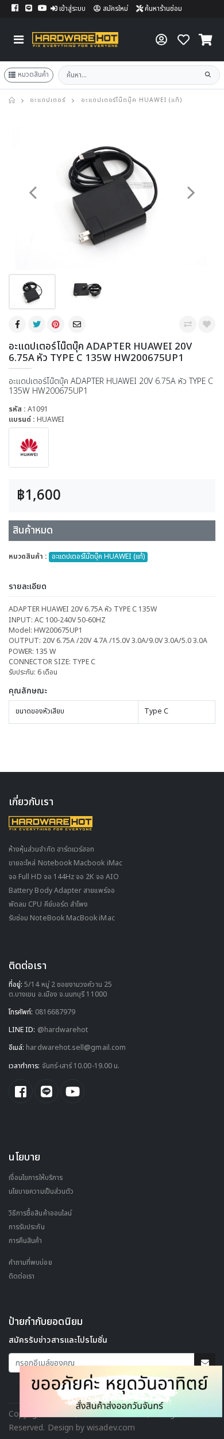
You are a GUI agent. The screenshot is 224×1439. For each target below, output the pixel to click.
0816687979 (55, 1012)
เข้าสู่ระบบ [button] (72, 8)
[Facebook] (18, 324)
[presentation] (33, 193)
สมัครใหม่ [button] (115, 8)
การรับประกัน (27, 1227)
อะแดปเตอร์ (47, 100)
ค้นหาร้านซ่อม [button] (162, 8)
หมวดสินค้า (33, 74)
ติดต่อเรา (21, 1276)
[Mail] (78, 324)
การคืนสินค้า (26, 1241)
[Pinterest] (57, 324)
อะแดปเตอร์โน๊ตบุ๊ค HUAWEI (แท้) (131, 100)
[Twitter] (38, 324)
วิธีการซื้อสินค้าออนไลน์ (40, 1213)
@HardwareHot (62, 1030)
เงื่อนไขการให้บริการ (36, 1178)
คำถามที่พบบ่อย (30, 1262)
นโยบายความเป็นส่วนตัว (41, 1191)
